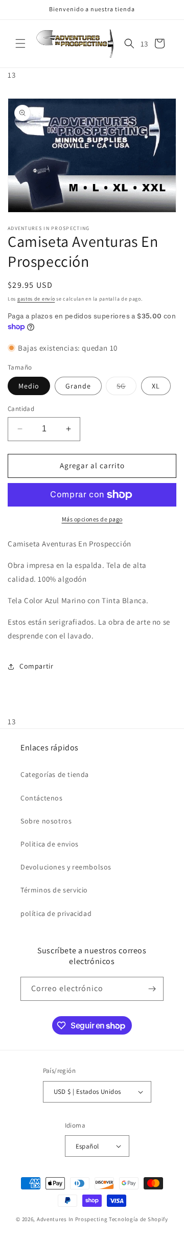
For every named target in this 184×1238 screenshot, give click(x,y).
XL (156, 386)
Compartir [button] (36, 666)
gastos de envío (36, 298)
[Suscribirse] (152, 989)
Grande (78, 386)
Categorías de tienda (54, 774)
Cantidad (21, 408)
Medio (28, 386)
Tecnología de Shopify (138, 1219)
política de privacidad (55, 913)
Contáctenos (41, 798)
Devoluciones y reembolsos (65, 867)
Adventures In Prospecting (72, 1219)
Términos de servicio (54, 890)
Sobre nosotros (46, 821)
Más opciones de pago (92, 519)
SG (126, 388)
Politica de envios (49, 844)
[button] (20, 43)
